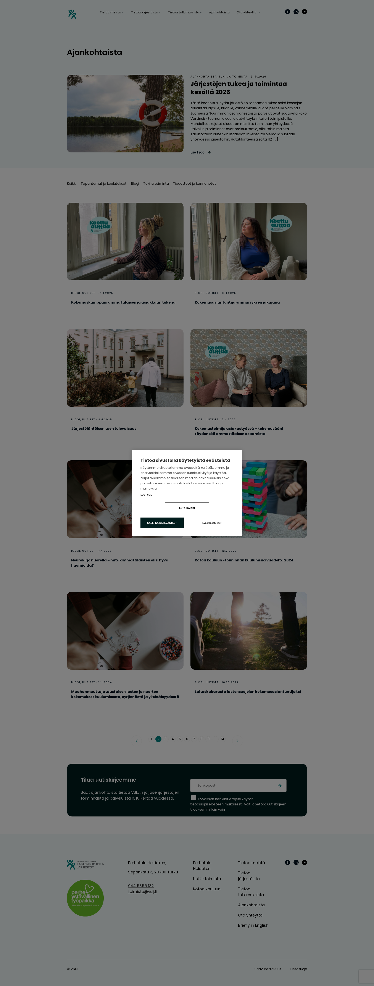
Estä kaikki (187, 508)
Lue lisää (146, 495)
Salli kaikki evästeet (162, 523)
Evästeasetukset (212, 523)
